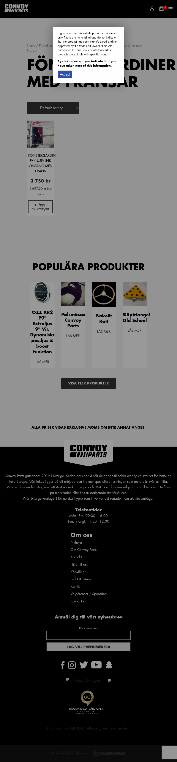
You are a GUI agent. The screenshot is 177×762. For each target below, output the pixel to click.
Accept (65, 74)
